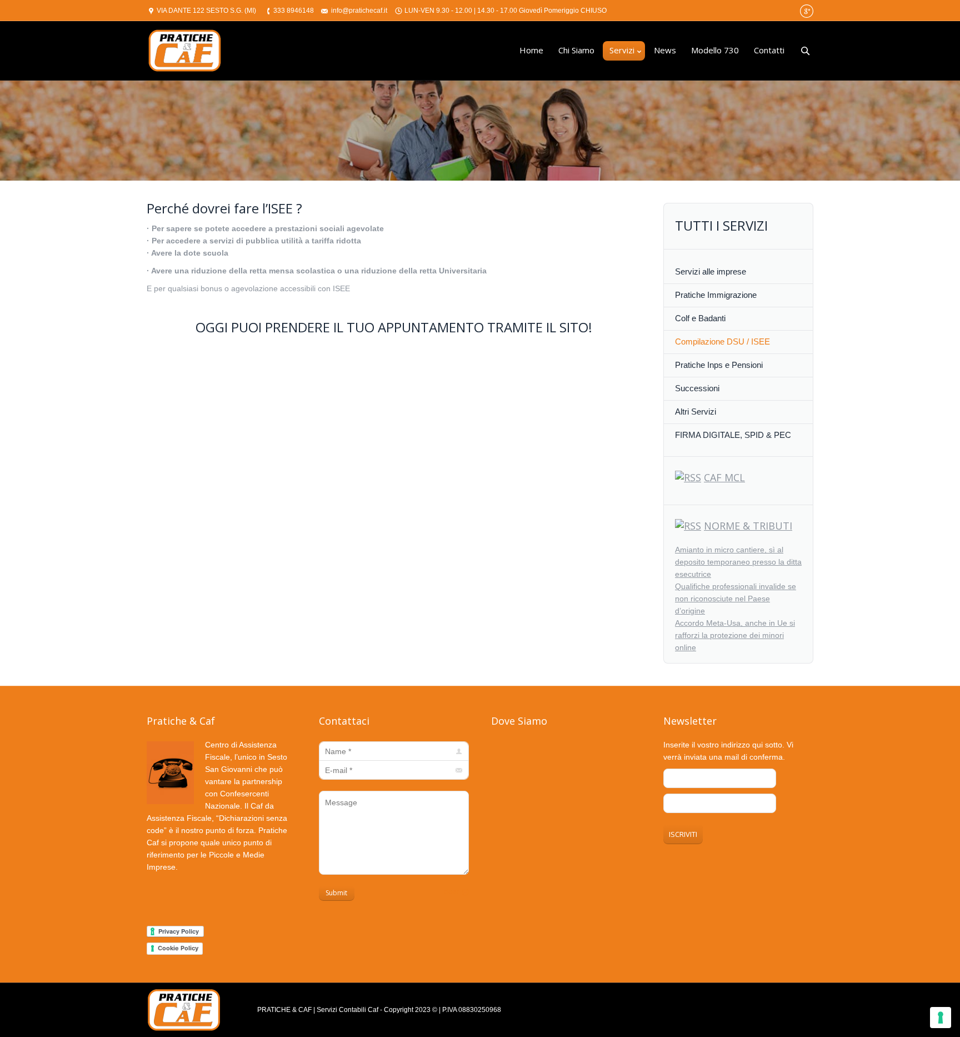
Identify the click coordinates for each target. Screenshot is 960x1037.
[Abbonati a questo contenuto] (688, 477)
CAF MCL (724, 477)
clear (451, 892)
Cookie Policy (178, 948)
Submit (336, 893)
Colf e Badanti (700, 318)
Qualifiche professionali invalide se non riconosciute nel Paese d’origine (735, 598)
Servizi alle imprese (710, 271)
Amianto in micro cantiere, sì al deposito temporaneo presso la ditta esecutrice (738, 562)
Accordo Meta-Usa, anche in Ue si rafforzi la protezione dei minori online (735, 635)
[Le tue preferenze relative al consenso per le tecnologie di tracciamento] (940, 1017)
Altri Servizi (695, 411)
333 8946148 (293, 10)
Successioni (697, 388)
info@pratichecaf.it (359, 10)
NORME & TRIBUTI (748, 525)
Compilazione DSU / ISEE (722, 341)
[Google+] (806, 11)
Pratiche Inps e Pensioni (719, 365)
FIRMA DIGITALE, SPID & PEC (733, 435)
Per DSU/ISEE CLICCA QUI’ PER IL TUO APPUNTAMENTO (276, 371)
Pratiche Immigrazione (716, 295)
